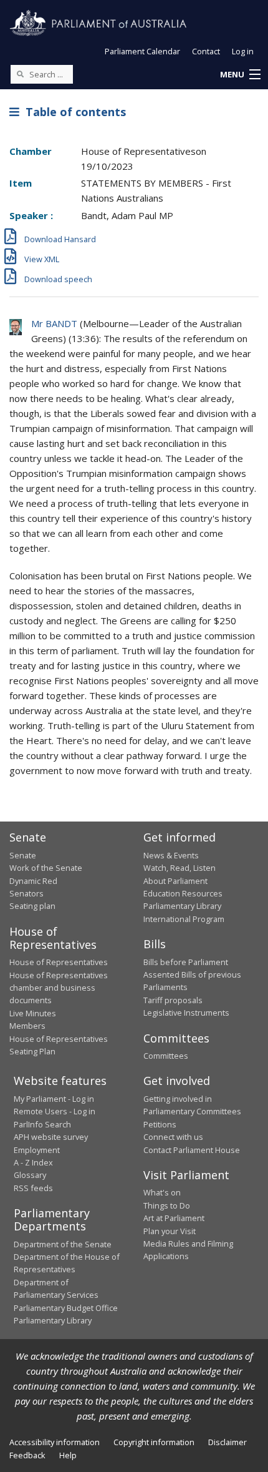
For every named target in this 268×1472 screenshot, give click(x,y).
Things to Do (166, 1205)
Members (27, 1025)
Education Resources (183, 893)
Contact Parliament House (191, 1150)
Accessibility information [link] (54, 1442)
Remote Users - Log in (54, 1111)
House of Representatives (58, 962)
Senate (22, 855)
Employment (37, 1150)
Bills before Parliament (185, 962)
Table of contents (72, 111)
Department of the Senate (63, 1244)
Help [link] (68, 1455)
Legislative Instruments (186, 1012)
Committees (165, 1055)
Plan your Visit (169, 1231)
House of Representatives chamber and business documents (58, 987)
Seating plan (32, 905)
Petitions (159, 1124)
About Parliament (175, 880)
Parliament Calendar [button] (142, 51)
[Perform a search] (20, 73)
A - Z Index (33, 1162)
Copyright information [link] (153, 1442)
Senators (26, 893)
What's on (162, 1192)
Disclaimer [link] (227, 1442)
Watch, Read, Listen (179, 867)
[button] (240, 75)
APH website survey (51, 1136)
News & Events (171, 855)
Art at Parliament (173, 1218)
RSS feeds (33, 1188)
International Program (183, 919)
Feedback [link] (27, 1455)
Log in (243, 51)
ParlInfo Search (42, 1124)
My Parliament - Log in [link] (54, 1098)
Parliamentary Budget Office (66, 1307)
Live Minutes (32, 1013)
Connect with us (173, 1136)
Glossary (30, 1174)
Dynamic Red (33, 880)
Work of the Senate (45, 867)
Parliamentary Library (182, 905)
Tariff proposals (173, 1000)
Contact (206, 51)
